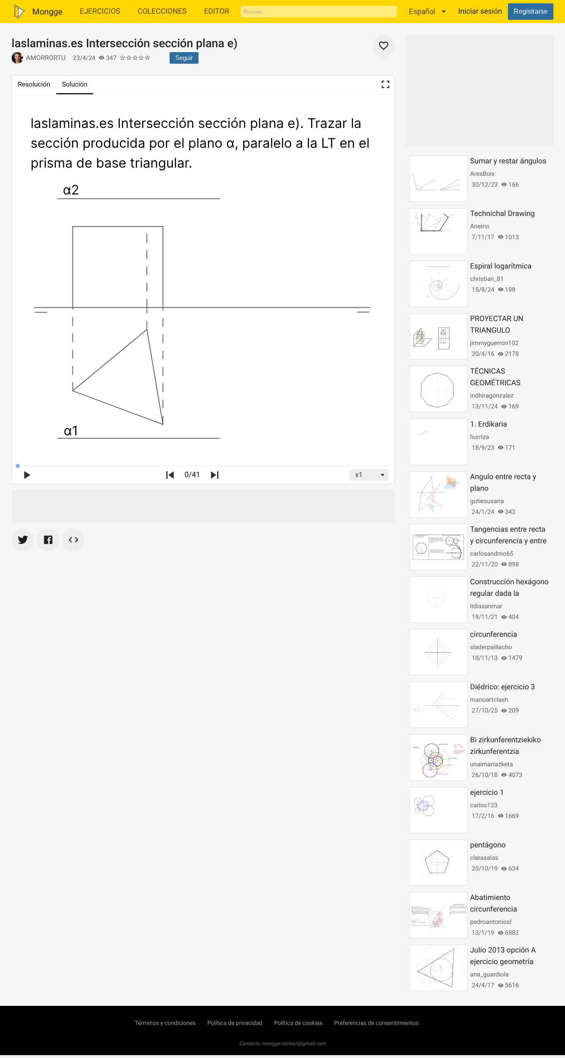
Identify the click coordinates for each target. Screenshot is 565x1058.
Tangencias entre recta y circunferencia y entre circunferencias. (508, 541)
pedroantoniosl (491, 922)
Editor (216, 11)
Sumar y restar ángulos (508, 161)
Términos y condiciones (165, 1023)
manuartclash (489, 699)
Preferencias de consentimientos (376, 1023)
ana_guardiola (489, 974)
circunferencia (493, 634)
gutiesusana (487, 501)
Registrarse (531, 11)
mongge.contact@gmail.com (294, 1043)
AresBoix (482, 174)
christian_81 (487, 279)
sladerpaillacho (491, 647)
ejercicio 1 (487, 792)
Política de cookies (298, 1023)
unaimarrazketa (491, 764)
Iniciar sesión (480, 11)
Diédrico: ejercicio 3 (502, 687)
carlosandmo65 (491, 553)
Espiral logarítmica (501, 266)
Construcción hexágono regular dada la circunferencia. (509, 593)
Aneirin (480, 226)
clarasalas (484, 857)
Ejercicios (100, 11)
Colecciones (162, 11)
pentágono (488, 845)
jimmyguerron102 (494, 343)
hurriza (479, 437)
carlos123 (484, 805)
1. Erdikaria (488, 424)
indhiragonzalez (492, 395)
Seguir (184, 57)
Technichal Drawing (502, 213)
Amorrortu (45, 58)
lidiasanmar (486, 606)
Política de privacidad (234, 1023)
